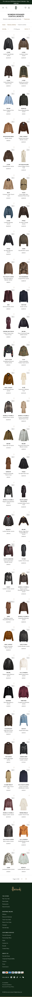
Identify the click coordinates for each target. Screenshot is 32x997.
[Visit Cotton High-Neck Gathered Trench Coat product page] (24, 175)
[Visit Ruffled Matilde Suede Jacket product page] (24, 822)
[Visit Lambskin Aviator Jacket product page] (24, 35)
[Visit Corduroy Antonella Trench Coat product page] (8, 454)
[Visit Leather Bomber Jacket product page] (8, 512)
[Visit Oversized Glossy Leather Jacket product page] (24, 739)
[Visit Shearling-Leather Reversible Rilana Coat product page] (8, 599)
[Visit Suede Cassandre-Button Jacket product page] (8, 627)
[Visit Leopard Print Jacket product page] (24, 259)
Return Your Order (6, 922)
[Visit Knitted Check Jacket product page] (8, 398)
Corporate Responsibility (8, 958)
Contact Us (5, 943)
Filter (26, 29)
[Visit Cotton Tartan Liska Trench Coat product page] (8, 314)
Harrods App (5, 927)
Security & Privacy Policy (8, 986)
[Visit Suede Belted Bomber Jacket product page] (8, 370)
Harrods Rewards (6, 935)
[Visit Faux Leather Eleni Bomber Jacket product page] (8, 541)
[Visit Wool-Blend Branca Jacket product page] (8, 683)
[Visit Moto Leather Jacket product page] (8, 822)
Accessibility (5, 982)
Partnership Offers (6, 938)
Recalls (4, 946)
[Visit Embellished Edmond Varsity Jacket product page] (8, 342)
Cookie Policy (5, 948)
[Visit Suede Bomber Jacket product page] (8, 147)
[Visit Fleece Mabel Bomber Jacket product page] (24, 91)
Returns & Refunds (7, 917)
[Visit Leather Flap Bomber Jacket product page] (8, 35)
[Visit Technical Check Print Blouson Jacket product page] (24, 426)
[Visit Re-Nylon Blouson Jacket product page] (8, 231)
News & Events (6, 906)
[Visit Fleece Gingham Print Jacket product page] (8, 91)
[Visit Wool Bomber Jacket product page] (24, 231)
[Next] (22, 879)
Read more (27, 19)
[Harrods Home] (16, 7)
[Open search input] (6, 7)
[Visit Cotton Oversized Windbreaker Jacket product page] (24, 767)
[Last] (26, 879)
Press (3, 964)
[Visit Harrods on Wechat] (23, 977)
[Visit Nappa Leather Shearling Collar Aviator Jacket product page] (24, 569)
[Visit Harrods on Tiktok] (17, 977)
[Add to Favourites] (14, 35)
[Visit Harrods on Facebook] (11, 977)
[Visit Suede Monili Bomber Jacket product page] (24, 599)
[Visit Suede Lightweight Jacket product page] (8, 739)
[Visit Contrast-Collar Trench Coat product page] (8, 175)
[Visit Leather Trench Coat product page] (24, 541)
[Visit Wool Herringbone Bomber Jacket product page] (8, 259)
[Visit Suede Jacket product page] (8, 119)
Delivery (4, 914)
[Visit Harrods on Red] (20, 977)
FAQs (3, 940)
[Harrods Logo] (16, 889)
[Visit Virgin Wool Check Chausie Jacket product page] (8, 711)
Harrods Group (6, 956)
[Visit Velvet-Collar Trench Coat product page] (8, 767)
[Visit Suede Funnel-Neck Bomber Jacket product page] (24, 119)
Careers (4, 961)
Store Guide (5, 901)
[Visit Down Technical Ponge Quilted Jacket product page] (24, 314)
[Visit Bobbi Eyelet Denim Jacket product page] (24, 655)
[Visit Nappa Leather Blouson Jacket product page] (8, 655)
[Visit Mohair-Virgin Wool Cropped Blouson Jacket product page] (24, 512)
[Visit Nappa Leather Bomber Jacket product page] (8, 482)
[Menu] (3, 7)
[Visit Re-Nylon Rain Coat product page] (24, 454)
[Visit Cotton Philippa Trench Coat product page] (24, 147)
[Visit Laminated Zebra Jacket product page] (8, 850)
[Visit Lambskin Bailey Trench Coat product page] (24, 482)
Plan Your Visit (5, 898)
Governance (5, 966)
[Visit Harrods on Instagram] (14, 977)
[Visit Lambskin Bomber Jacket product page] (8, 203)
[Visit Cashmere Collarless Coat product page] (24, 370)
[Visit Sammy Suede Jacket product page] (8, 287)
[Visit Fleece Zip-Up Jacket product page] (8, 426)
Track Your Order (6, 919)
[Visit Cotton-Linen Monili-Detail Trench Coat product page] (24, 398)
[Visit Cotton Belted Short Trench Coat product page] (8, 63)
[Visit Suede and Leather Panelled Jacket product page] (24, 63)
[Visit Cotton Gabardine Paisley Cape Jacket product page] (24, 342)
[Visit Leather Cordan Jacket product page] (8, 569)
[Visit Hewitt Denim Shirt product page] (24, 711)
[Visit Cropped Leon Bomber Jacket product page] (24, 683)
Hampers (4, 925)
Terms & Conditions (6, 984)
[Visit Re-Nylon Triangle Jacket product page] (24, 203)
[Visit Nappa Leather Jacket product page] (8, 795)
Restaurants (5, 904)
